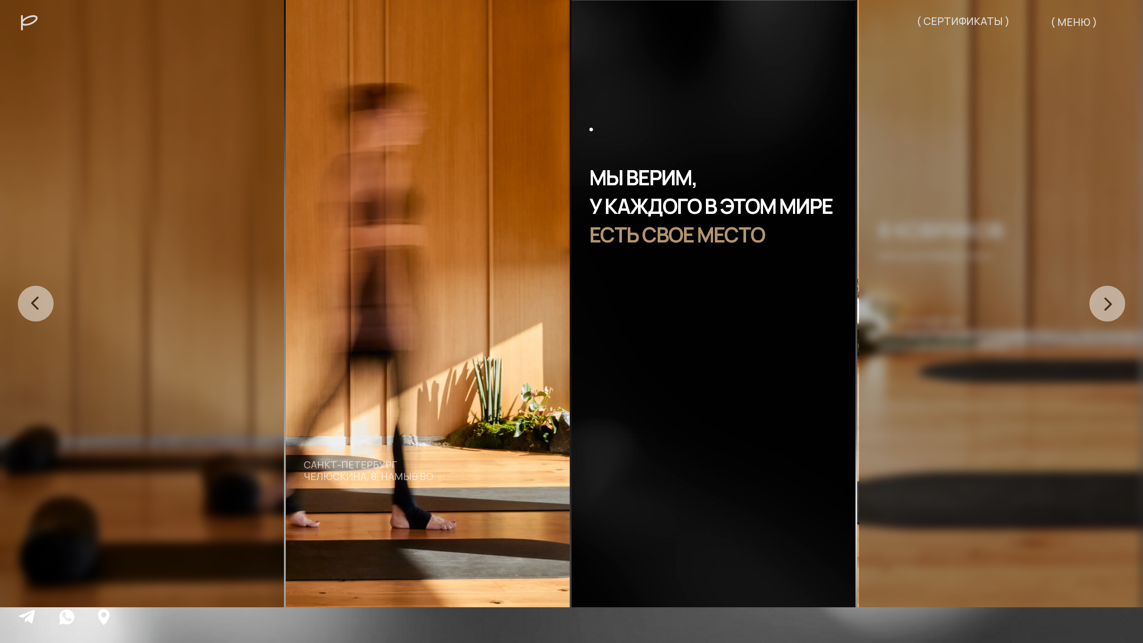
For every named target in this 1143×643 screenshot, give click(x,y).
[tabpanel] (429, 303)
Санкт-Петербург (350, 465)
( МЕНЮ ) (1074, 22)
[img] (27, 616)
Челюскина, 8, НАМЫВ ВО (369, 476)
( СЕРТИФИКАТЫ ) (963, 21)
